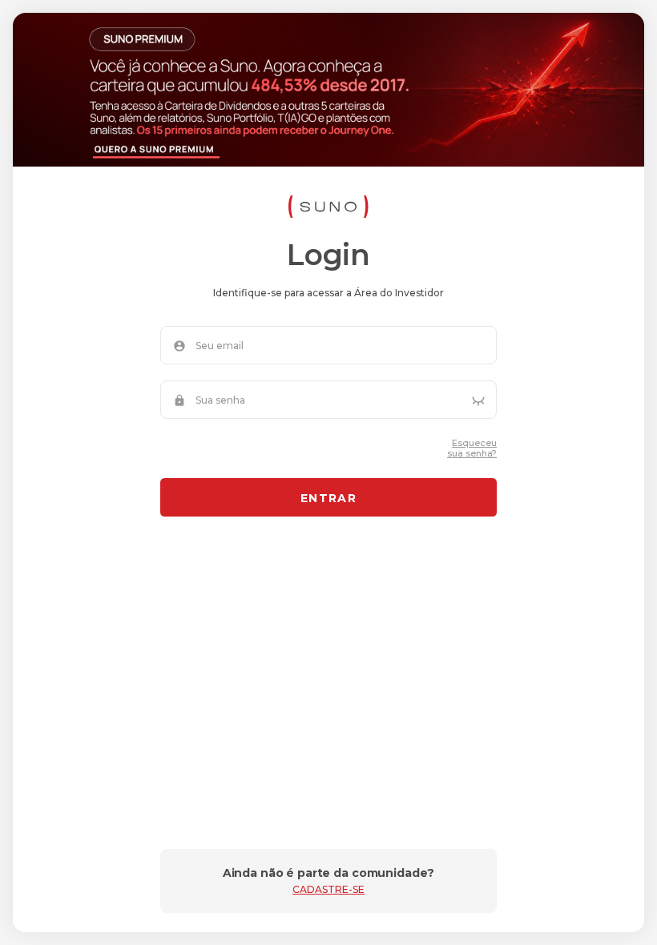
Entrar (328, 498)
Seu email (219, 346)
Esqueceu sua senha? (472, 448)
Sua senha (220, 400)
